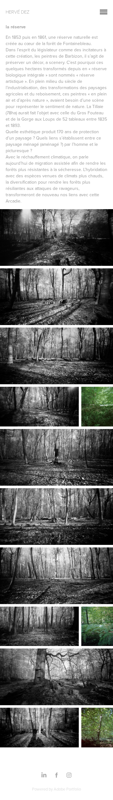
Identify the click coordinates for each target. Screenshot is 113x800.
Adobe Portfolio (67, 789)
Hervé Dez (18, 12)
